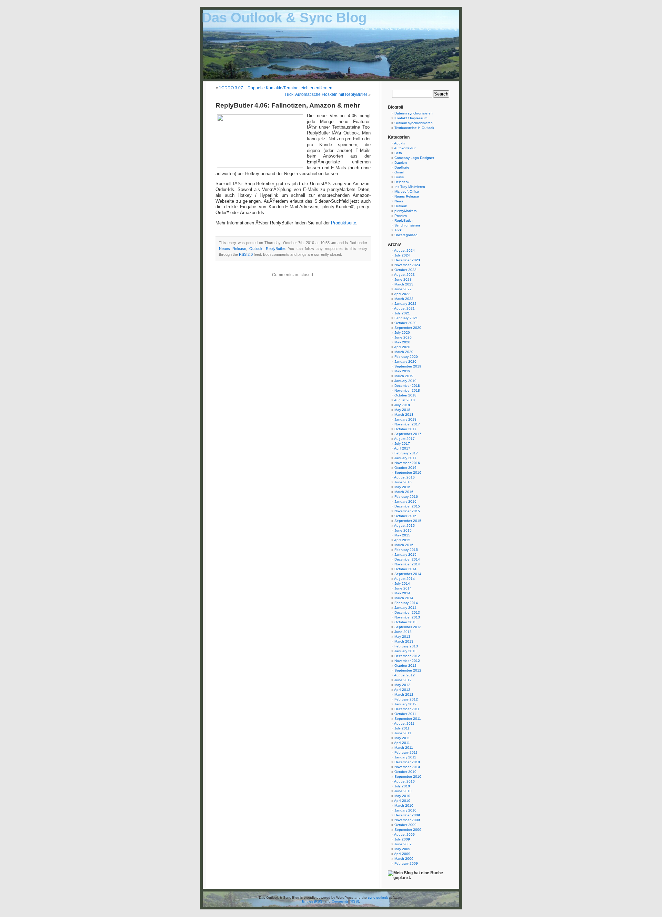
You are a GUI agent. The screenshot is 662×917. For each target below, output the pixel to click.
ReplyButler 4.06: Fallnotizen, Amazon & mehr (287, 105)
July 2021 (402, 313)
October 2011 (405, 714)
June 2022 (403, 289)
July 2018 (402, 405)
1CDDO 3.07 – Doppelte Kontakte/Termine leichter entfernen (275, 87)
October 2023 (405, 270)
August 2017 (404, 439)
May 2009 (402, 849)
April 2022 (402, 294)
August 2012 (404, 675)
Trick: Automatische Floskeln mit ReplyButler (325, 94)
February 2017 (406, 453)
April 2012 (402, 690)
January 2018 (405, 419)
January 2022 (405, 303)
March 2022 (403, 299)
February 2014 (406, 603)
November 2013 (407, 617)
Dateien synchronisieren (413, 113)
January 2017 (405, 458)
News (398, 201)
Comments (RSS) (345, 901)
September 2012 (407, 670)
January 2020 (405, 361)
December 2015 (407, 506)
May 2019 (402, 371)
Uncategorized (406, 235)
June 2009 (403, 844)
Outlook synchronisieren (413, 123)
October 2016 (405, 468)
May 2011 (402, 738)
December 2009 (407, 815)
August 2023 (404, 274)
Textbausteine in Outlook (414, 128)
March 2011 (403, 747)
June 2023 (403, 279)
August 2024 (404, 250)
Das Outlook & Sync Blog (284, 17)
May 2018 (402, 410)
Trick (398, 230)
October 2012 (405, 665)
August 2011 (404, 723)
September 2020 (407, 328)
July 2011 (402, 728)
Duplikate (401, 167)
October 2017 (405, 429)
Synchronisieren (407, 225)
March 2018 (403, 414)
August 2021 (404, 308)
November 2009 (407, 820)
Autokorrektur (404, 148)
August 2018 (404, 400)
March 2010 (403, 805)
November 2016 (407, 463)
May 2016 (402, 487)
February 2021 (406, 318)
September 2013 (407, 627)
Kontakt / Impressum (410, 118)
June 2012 (403, 680)
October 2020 (405, 323)
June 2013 (403, 632)
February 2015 (406, 550)
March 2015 (403, 545)
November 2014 (407, 564)
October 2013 (405, 622)
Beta (398, 153)
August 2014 (404, 579)
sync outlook (378, 897)
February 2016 (406, 496)
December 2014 (407, 559)
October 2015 (405, 516)
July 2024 (402, 255)
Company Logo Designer (414, 158)
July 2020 (402, 332)
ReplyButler (275, 248)
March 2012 (403, 694)
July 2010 (402, 786)
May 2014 (402, 593)
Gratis (399, 177)
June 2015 (403, 530)
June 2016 (403, 482)
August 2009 (404, 834)
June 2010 (403, 791)
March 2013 (403, 641)
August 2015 (404, 525)
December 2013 (407, 612)
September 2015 (407, 521)
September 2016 (407, 472)
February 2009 (406, 863)
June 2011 (402, 733)
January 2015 (405, 554)
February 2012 (406, 699)
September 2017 (407, 434)
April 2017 (402, 448)
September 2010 (407, 776)
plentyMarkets (405, 211)
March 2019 (403, 376)
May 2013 (402, 636)
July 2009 (402, 839)
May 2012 (402, 685)
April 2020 (402, 347)
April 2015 (402, 540)
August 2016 (404, 477)
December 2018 (407, 385)
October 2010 (405, 772)
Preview (400, 216)
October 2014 (405, 569)
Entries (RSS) (312, 901)
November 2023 (407, 265)
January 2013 (405, 651)
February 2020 (406, 357)
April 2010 (402, 801)
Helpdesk (401, 182)
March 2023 (403, 284)
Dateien (400, 162)
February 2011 (406, 752)
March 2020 (403, 352)
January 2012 (405, 704)
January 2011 (405, 757)
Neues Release (232, 248)
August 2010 (404, 781)
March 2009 (403, 858)
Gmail (398, 172)
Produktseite (343, 223)
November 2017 (407, 424)
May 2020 (402, 342)
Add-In (399, 143)
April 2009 (402, 854)
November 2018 (407, 390)
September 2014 (407, 574)
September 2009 (407, 830)
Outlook (255, 248)
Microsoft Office (406, 191)
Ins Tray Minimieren (409, 187)
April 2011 (402, 743)
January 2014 (405, 607)
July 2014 (402, 583)
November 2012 (407, 661)
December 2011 (407, 709)
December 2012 (407, 656)
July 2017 (402, 443)
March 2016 (403, 492)
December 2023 (407, 260)
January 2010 (405, 810)
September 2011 (407, 718)
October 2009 (405, 825)
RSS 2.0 (246, 254)
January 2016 (405, 501)
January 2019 (405, 381)
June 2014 (403, 588)
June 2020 (403, 337)
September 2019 (407, 366)
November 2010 (407, 767)
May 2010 (402, 796)
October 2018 (405, 395)
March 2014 (403, 598)
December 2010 (407, 762)
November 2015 (407, 511)
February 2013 (406, 646)
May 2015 (402, 535)
